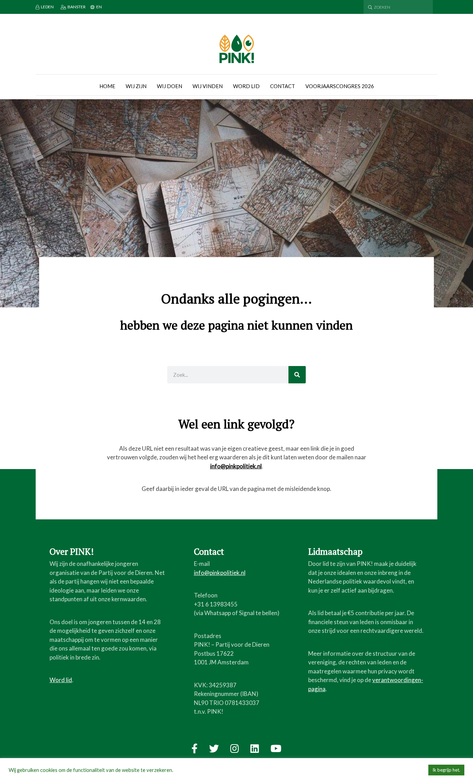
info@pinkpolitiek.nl (236, 466)
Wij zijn (136, 86)
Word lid (246, 86)
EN (99, 6)
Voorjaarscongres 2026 (339, 86)
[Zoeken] (297, 374)
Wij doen (169, 86)
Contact (282, 86)
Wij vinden (208, 86)
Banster (77, 6)
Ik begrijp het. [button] (446, 770)
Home (107, 86)
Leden (47, 6)
